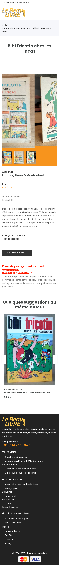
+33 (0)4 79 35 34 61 (17, 445)
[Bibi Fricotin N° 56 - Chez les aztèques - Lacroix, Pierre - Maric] (29, 349)
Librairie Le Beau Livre (36, 553)
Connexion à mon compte (16, 2)
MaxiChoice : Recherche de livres (21, 484)
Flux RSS (8, 535)
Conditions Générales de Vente (20, 468)
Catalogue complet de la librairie (21, 472)
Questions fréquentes (15, 457)
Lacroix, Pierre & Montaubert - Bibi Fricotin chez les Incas (27, 30)
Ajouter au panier (17, 252)
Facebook (9, 539)
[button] (55, 10)
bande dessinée (12, 238)
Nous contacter (12, 531)
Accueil (5, 24)
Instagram (9, 543)
